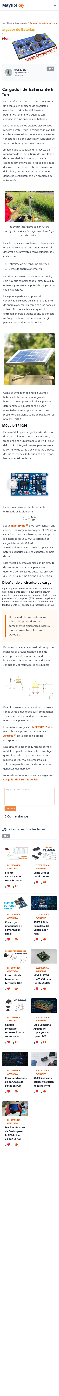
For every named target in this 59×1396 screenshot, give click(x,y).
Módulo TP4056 (14, 425)
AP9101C (8, 735)
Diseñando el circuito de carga (27, 582)
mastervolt (18, 525)
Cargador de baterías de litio (20, 779)
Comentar (10, 808)
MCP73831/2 (39, 727)
